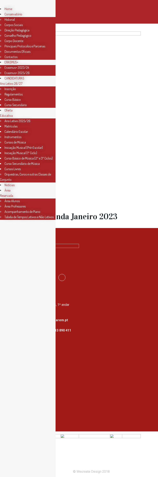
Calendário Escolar (16, 132)
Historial (10, 19)
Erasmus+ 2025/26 (17, 73)
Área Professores (15, 206)
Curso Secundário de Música (22, 164)
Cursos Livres (13, 169)
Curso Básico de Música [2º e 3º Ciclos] (29, 158)
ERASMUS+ (11, 62)
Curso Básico (13, 99)
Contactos (11, 57)
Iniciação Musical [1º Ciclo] (21, 153)
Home (8, 9)
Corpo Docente (14, 41)
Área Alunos (12, 201)
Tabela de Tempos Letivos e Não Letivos (29, 217)
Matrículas (11, 126)
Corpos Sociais (14, 25)
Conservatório (13, 14)
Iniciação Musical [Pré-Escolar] (24, 148)
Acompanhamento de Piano (22, 212)
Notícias (10, 185)
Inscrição (10, 89)
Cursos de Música (15, 142)
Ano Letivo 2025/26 (17, 121)
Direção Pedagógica (17, 30)
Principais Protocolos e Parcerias (25, 46)
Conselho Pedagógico (18, 35)
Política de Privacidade (34, 393)
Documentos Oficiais (17, 51)
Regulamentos (14, 94)
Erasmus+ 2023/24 (17, 67)
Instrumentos (13, 137)
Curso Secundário (16, 105)
